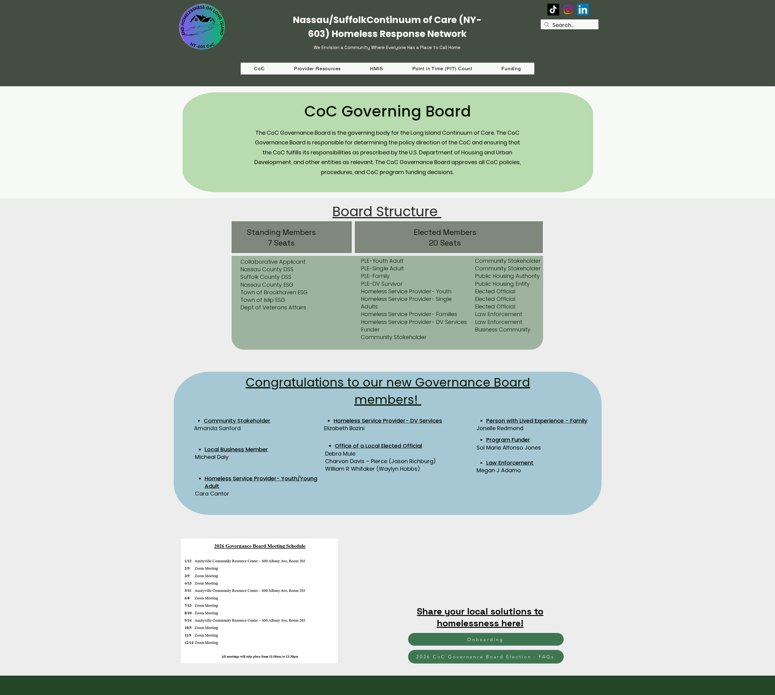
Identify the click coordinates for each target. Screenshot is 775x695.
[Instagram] (568, 9)
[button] (511, 68)
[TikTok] (553, 9)
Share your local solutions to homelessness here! (480, 617)
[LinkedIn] (583, 9)
